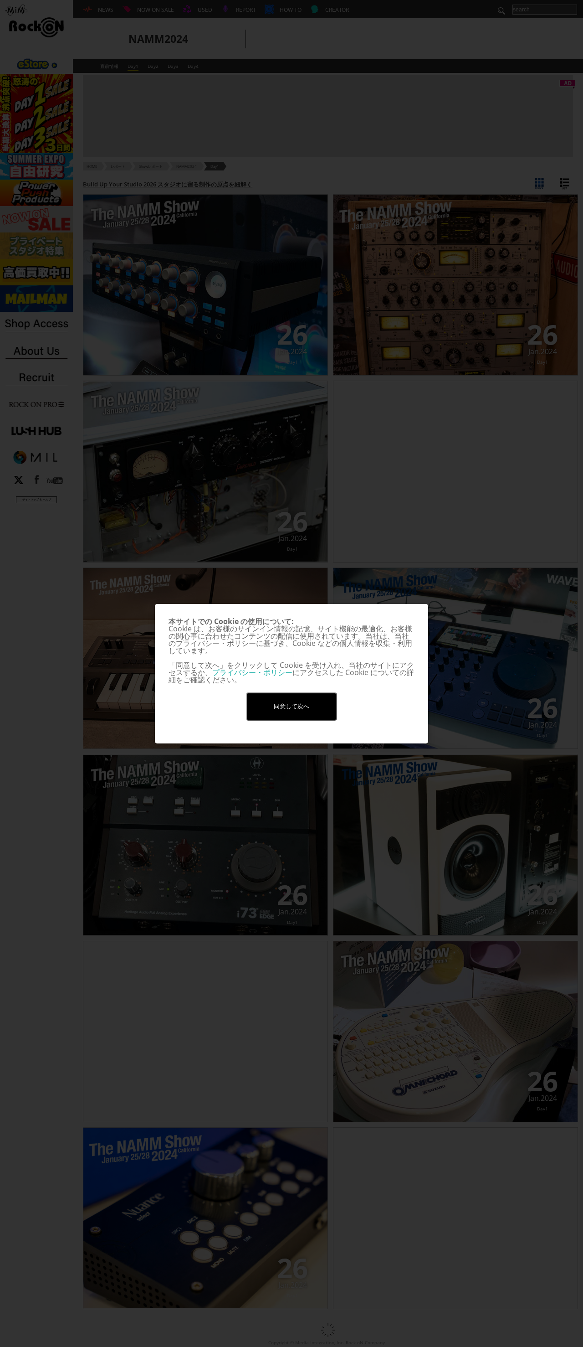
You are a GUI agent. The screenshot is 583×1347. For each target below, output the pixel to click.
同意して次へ (291, 706)
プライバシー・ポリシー (252, 672)
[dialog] (291, 673)
